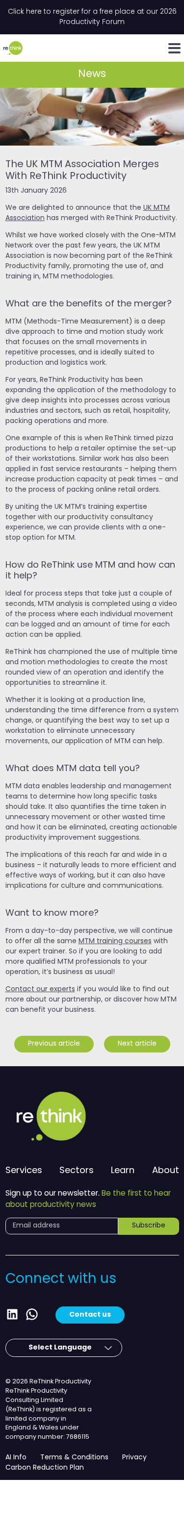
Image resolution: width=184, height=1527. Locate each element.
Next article (137, 1044)
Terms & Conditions (74, 1457)
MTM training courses (115, 941)
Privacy (134, 1457)
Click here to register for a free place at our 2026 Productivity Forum (92, 17)
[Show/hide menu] (174, 48)
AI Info (15, 1457)
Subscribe (148, 1225)
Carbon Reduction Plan (44, 1468)
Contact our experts (40, 989)
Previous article (54, 1044)
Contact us (90, 1315)
